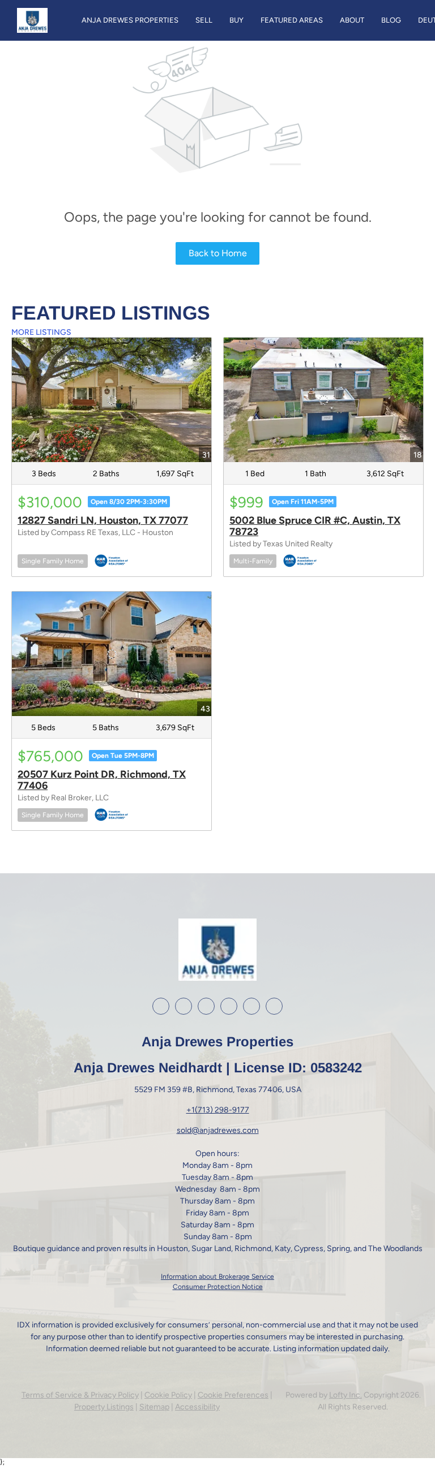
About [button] (352, 20)
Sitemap (154, 1407)
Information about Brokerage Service (217, 1276)
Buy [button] (236, 20)
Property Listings (104, 1407)
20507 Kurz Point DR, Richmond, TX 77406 (102, 780)
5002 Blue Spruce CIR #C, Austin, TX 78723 (314, 526)
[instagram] (206, 1006)
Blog (391, 20)
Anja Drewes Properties (130, 20)
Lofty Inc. (345, 1395)
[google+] (251, 1006)
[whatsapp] (274, 1006)
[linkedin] (183, 1006)
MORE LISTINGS (41, 332)
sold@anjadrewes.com (218, 1130)
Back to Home (218, 253)
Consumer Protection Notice (218, 1287)
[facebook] (160, 1006)
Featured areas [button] (292, 20)
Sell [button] (203, 20)
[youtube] (228, 1006)
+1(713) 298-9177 (217, 1110)
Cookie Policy (168, 1395)
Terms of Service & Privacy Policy (80, 1395)
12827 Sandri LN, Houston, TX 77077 (103, 520)
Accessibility (197, 1407)
